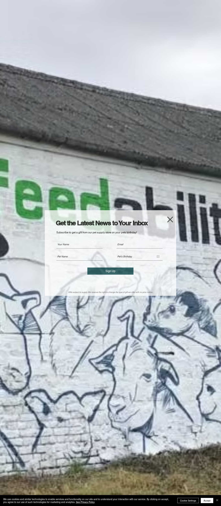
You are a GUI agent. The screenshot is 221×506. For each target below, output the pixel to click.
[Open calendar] (158, 256)
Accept (207, 500)
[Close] (217, 500)
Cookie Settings (188, 500)
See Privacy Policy (85, 502)
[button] (170, 219)
